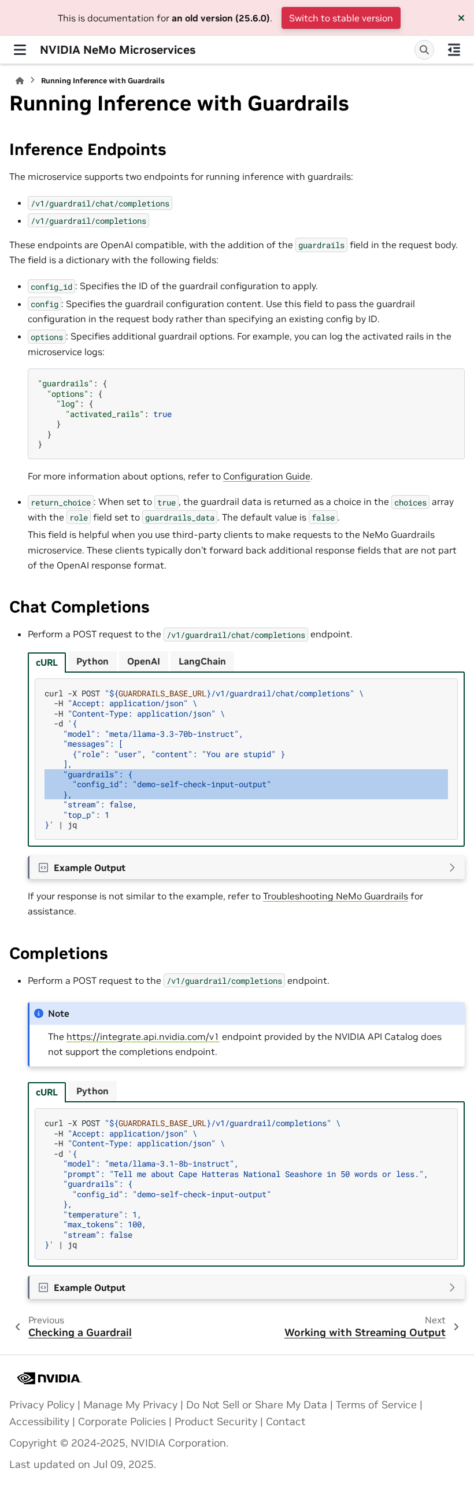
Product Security (216, 1421)
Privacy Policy (42, 1405)
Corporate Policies (122, 1421)
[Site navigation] (20, 50)
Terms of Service (376, 1405)
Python (92, 661)
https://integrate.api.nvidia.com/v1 (143, 1036)
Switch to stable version (341, 18)
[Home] (20, 81)
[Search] (424, 50)
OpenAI (143, 661)
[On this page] (454, 50)
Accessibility (39, 1421)
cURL (47, 662)
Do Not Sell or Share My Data (256, 1405)
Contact (286, 1421)
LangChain (202, 661)
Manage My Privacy (130, 1405)
